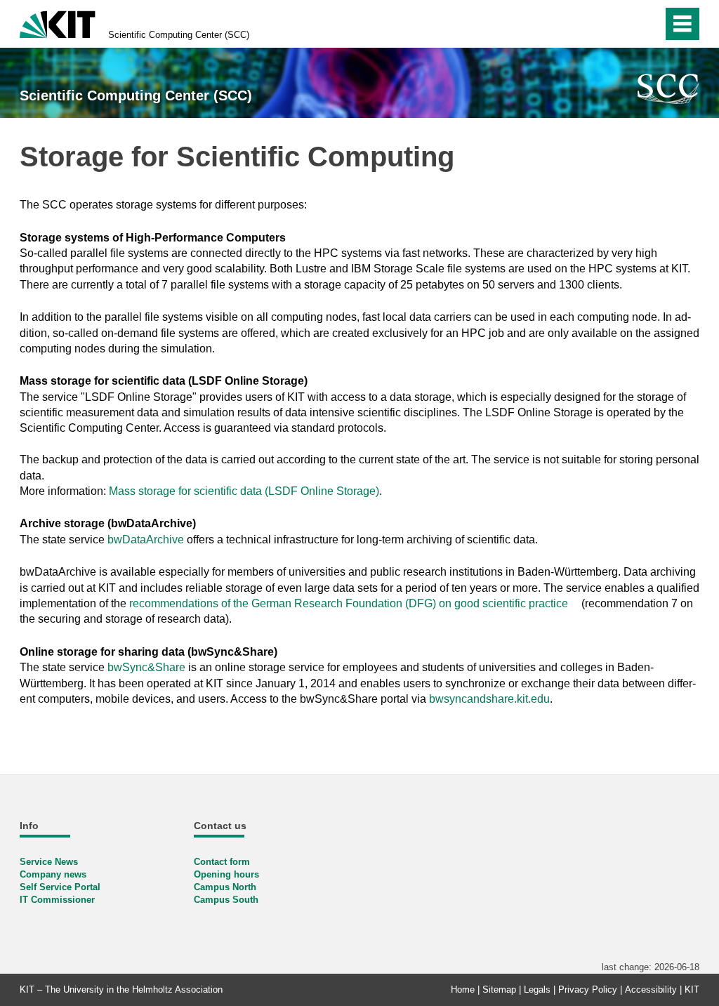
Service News (49, 861)
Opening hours (226, 874)
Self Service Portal (60, 887)
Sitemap (499, 989)
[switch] (647, 24)
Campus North (225, 887)
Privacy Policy (587, 989)
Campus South (226, 899)
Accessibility (651, 989)
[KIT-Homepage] (57, 23)
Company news (53, 874)
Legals (537, 989)
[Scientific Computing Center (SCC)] (668, 89)
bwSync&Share (146, 667)
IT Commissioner (57, 899)
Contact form (222, 861)
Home (463, 989)
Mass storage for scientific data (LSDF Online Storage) (244, 491)
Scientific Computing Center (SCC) (178, 34)
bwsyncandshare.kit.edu (489, 699)
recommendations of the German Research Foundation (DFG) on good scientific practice (347, 603)
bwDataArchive (145, 539)
